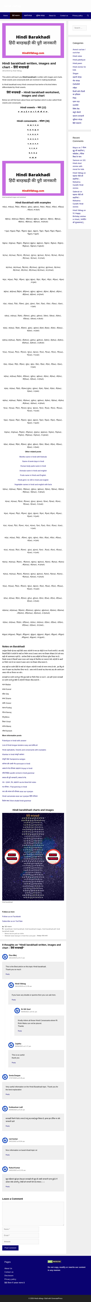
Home (5, 15)
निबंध (74, 98)
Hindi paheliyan (79, 60)
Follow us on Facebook (11, 916)
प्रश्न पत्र (76, 102)
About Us (52, 15)
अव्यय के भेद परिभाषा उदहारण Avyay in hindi (17, 768)
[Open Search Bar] (88, 15)
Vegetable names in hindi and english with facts (33, 484)
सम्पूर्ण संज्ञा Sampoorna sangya (13, 759)
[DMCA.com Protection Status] (54, 1262)
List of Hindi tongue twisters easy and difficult (20, 745)
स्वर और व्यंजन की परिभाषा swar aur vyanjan (17, 791)
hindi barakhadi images (33, 929)
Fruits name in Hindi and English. (33, 475)
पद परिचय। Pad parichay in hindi (14, 787)
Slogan (75, 73)
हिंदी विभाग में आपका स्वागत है (14, 1283)
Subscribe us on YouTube (12, 921)
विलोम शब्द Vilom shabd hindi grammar (16, 801)
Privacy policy (77, 15)
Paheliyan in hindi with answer (14, 741)
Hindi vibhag (12, 6)
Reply (8, 974)
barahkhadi (9, 929)
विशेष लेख (76, 109)
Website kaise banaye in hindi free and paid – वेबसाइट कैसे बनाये (26, 936)
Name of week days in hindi (33, 461)
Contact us (64, 15)
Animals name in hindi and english (33, 471)
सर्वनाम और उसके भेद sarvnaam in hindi (16, 764)
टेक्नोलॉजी (76, 84)
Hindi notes (77, 56)
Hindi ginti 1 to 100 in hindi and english (33, 480)
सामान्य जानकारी (78, 116)
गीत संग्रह (76, 81)
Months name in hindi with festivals (33, 457)
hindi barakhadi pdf (49, 929)
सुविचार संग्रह (40, 15)
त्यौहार (75, 88)
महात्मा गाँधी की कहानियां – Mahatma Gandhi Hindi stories (78, 182)
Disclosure (8, 1276)
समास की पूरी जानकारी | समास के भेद (14, 778)
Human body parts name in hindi (33, 466)
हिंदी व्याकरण (16, 15)
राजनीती (75, 105)
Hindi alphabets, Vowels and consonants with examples (24, 750)
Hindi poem (77, 63)
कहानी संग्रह (28, 15)
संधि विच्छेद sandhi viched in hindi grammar (18, 773)
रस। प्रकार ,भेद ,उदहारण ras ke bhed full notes (19, 782)
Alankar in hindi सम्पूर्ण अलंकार (13, 754)
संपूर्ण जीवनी (77, 112)
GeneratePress (56, 1298)
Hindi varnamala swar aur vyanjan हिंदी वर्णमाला (20, 796)
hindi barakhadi (18, 929)
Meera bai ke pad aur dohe (14, 933)
